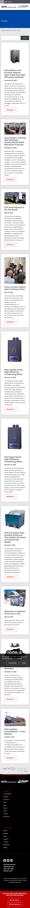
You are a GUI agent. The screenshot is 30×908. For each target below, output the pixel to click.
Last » (26, 771)
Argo (5, 805)
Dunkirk (6, 797)
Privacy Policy (13, 880)
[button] (2, 1)
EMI (5, 802)
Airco (5, 811)
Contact (6, 842)
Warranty (6, 845)
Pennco (6, 814)
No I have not (15, 904)
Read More (10, 110)
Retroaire (6, 816)
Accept (24, 663)
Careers (6, 839)
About (5, 831)
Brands (6, 833)
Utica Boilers (7, 794)
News (5, 836)
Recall (5, 847)
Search (25, 38)
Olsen (5, 808)
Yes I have (15, 900)
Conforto (6, 800)
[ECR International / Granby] (15, 6)
